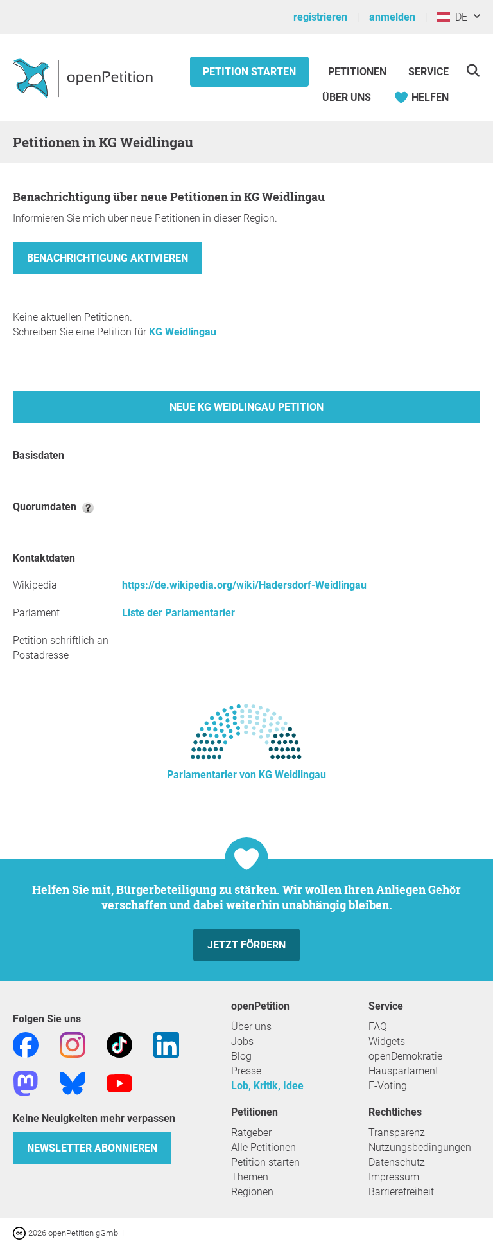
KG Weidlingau (182, 332)
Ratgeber (251, 1132)
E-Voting (387, 1086)
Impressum (393, 1177)
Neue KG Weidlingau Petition (246, 407)
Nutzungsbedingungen (419, 1147)
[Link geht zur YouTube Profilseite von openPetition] (119, 1082)
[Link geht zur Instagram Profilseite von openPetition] (72, 1044)
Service (428, 72)
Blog (241, 1056)
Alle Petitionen (263, 1147)
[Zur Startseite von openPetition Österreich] (84, 78)
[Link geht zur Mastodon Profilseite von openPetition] (26, 1082)
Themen (249, 1177)
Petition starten (249, 72)
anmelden (392, 17)
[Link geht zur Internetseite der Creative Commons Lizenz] (20, 1232)
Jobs (242, 1041)
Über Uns (346, 97)
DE (458, 17)
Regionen (252, 1192)
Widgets (386, 1041)
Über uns (251, 1026)
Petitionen (358, 72)
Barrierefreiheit (401, 1192)
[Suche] (473, 70)
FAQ (377, 1026)
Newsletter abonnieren (92, 1148)
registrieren (320, 17)
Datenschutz (396, 1162)
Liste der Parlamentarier (178, 613)
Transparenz (396, 1132)
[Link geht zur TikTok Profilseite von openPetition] (119, 1044)
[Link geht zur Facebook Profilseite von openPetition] (26, 1044)
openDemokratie (405, 1056)
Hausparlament (403, 1071)
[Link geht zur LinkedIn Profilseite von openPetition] (166, 1044)
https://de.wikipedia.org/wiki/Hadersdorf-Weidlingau (244, 585)
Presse (246, 1071)
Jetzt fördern (246, 945)
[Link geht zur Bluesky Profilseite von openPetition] (72, 1082)
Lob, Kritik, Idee (267, 1086)
